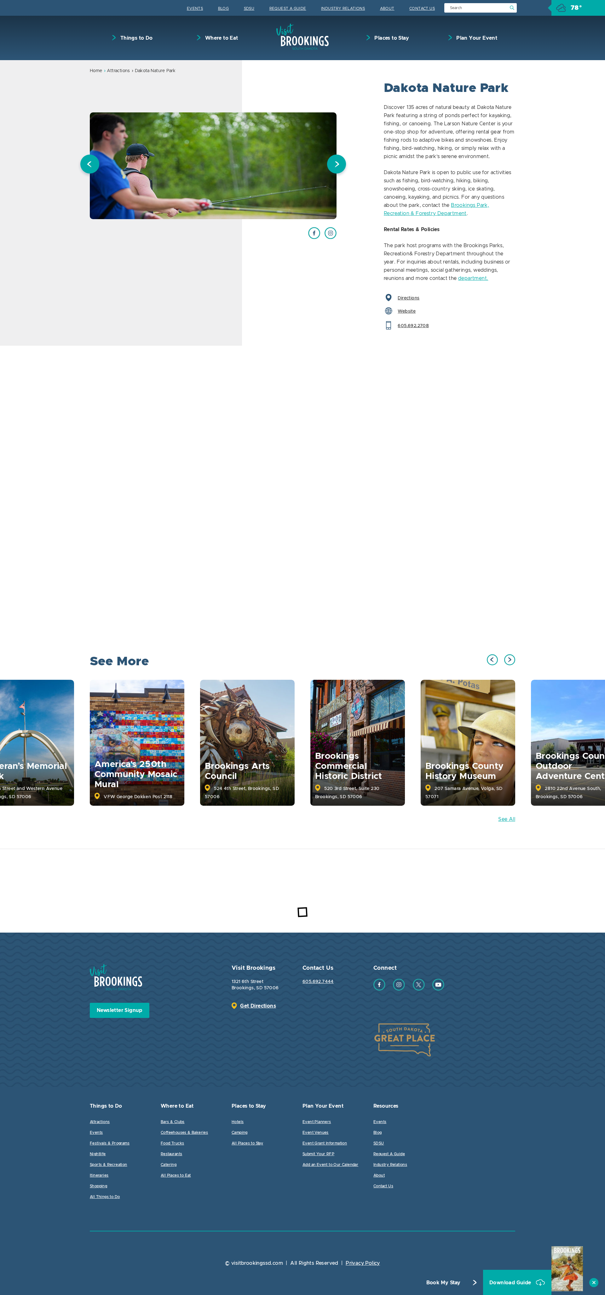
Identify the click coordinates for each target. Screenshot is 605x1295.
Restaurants (171, 1154)
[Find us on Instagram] (399, 988)
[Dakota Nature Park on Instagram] (331, 237)
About (387, 8)
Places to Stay (391, 38)
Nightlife (98, 1154)
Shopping (98, 1186)
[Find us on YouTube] (438, 988)
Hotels (238, 1122)
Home (96, 71)
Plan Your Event (476, 38)
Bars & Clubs (173, 1122)
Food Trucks (172, 1143)
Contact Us (422, 8)
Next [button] (336, 165)
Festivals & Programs (110, 1143)
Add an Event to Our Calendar (330, 1165)
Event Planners (316, 1122)
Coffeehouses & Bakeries (184, 1132)
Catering (168, 1165)
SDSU (249, 8)
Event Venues (315, 1132)
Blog (223, 8)
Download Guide (511, 1282)
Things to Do (136, 38)
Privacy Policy (363, 1263)
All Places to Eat (176, 1175)
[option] (213, 165)
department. (473, 278)
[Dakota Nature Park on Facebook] (314, 237)
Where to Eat (221, 38)
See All (506, 819)
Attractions (118, 71)
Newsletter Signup (119, 1010)
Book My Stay (443, 1282)
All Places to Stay (247, 1143)
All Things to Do (105, 1197)
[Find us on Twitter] (419, 988)
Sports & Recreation (108, 1165)
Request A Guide (287, 8)
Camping (240, 1132)
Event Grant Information (324, 1143)
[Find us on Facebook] (379, 988)
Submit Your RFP (318, 1154)
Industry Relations (343, 8)
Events (195, 8)
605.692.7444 (318, 982)
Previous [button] (89, 165)
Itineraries (99, 1175)
